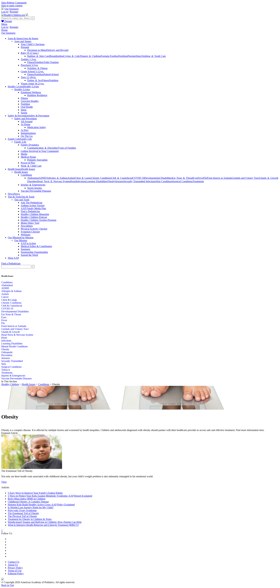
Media (24, 154)
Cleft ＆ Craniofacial (122, 178)
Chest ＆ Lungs (83, 178)
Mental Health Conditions (14, 346)
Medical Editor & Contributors (36, 246)
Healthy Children (10, 384)
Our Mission (20, 240)
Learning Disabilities (96, 181)
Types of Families (67, 147)
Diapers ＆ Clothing (90, 56)
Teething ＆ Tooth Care (153, 56)
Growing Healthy (30, 101)
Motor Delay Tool (30, 223)
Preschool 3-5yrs (29, 65)
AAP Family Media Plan (33, 208)
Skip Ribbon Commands (14, 2)
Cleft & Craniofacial (11, 305)
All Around (26, 121)
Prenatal (25, 47)
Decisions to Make (36, 50)
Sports (24, 112)
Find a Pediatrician (30, 211)
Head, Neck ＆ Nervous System (53, 181)
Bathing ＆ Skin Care (38, 56)
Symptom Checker (30, 231)
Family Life (20, 141)
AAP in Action (28, 243)
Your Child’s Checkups (33, 44)
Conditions (26, 175)
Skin (3, 364)
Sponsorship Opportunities (34, 252)
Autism (71, 178)
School (55, 74)
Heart (73, 181)
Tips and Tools (21, 199)
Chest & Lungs (9, 299)
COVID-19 (138, 178)
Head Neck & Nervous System (17, 334)
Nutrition (123, 56)
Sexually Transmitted (12, 361)
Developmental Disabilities (158, 178)
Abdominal (33, 178)
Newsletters (27, 225)
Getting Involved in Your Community (40, 151)
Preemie (132, 56)
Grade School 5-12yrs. (32, 71)
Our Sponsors (12, 8)
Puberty (48, 74)
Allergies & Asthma (11, 291)
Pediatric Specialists (37, 159)
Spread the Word (29, 255)
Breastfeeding (56, 56)
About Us (13, 564)
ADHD (43, 178)
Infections (81, 181)
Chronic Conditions (101, 178)
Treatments (198, 181)
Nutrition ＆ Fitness (37, 68)
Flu (205, 178)
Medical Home (28, 157)
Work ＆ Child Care (31, 165)
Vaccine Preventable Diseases (36, 191)
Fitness (30, 62)
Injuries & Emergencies (13, 375)
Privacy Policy (15, 567)
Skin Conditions (164, 181)
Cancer (5, 297)
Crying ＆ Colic (72, 56)
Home (4, 30)
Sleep (138, 56)
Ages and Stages (22, 41)
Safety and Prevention (25, 118)
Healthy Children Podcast (34, 217)
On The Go (27, 136)
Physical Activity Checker (34, 228)
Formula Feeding (109, 56)
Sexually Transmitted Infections (140, 181)
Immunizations (28, 133)
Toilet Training (51, 62)
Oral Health (27, 107)
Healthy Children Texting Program (38, 220)
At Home (25, 124)
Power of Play (28, 162)
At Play (25, 130)
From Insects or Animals (219, 178)
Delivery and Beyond (57, 50)
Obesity (111, 181)
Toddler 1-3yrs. (28, 59)
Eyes (195, 178)
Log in (4, 11)
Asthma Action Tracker (33, 205)
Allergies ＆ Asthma (57, 178)
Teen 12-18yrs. (28, 77)
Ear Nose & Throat (11, 314)
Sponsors (25, 249)
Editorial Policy (16, 573)
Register (14, 11)
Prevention (6, 355)
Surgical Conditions (182, 181)
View (4, 482)
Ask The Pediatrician (31, 202)
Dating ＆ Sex (34, 80)
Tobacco (5, 369)
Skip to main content (11, 5)
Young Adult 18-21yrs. (32, 83)
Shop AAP (13, 258)
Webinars (25, 234)
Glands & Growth (10, 331)
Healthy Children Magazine (35, 214)
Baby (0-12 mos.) (30, 53)
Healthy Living (22, 89)
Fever (201, 178)
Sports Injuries (34, 188)
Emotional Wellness (31, 92)
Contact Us (13, 561)
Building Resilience (37, 95)
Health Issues (21, 172)
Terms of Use (15, 570)
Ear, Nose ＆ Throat (182, 178)
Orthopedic (7, 352)
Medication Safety (36, 127)
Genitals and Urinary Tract (245, 178)
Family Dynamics (30, 144)
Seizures (119, 181)
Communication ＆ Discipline (42, 147)
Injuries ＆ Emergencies (33, 184)
